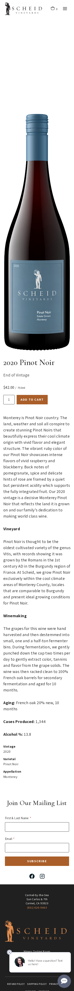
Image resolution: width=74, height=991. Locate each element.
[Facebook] (32, 876)
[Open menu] (65, 8)
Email (8, 839)
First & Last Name (17, 818)
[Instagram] (42, 876)
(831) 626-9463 (37, 907)
